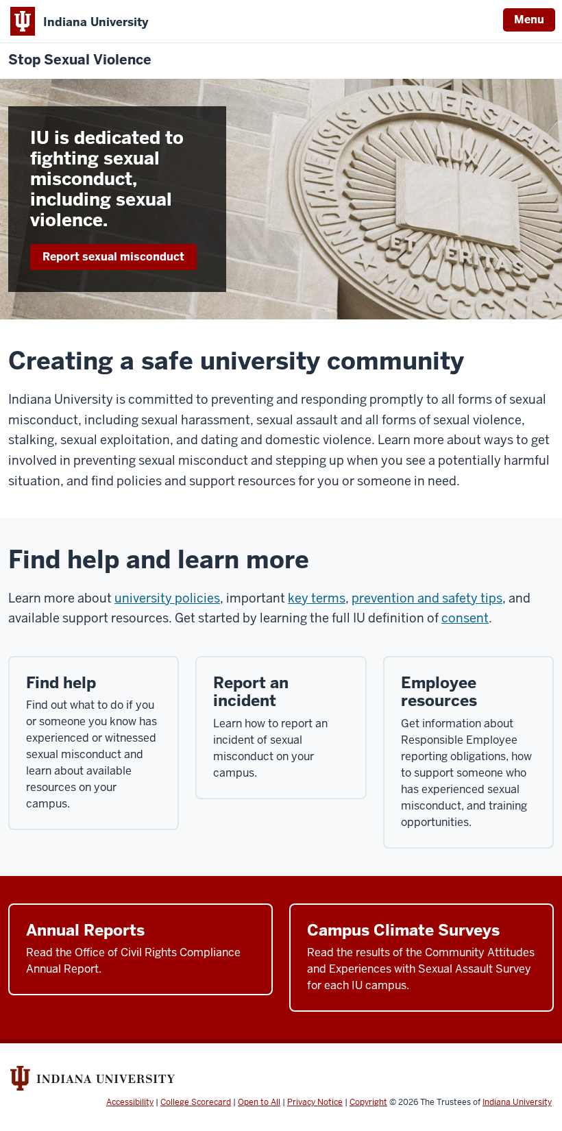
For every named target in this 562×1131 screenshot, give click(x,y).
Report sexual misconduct (113, 257)
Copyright (368, 1102)
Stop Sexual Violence (79, 60)
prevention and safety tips (427, 598)
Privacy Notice (315, 1102)
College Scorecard (195, 1102)
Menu (529, 19)
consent (465, 618)
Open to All (259, 1102)
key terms (316, 598)
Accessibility (130, 1102)
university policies (167, 598)
